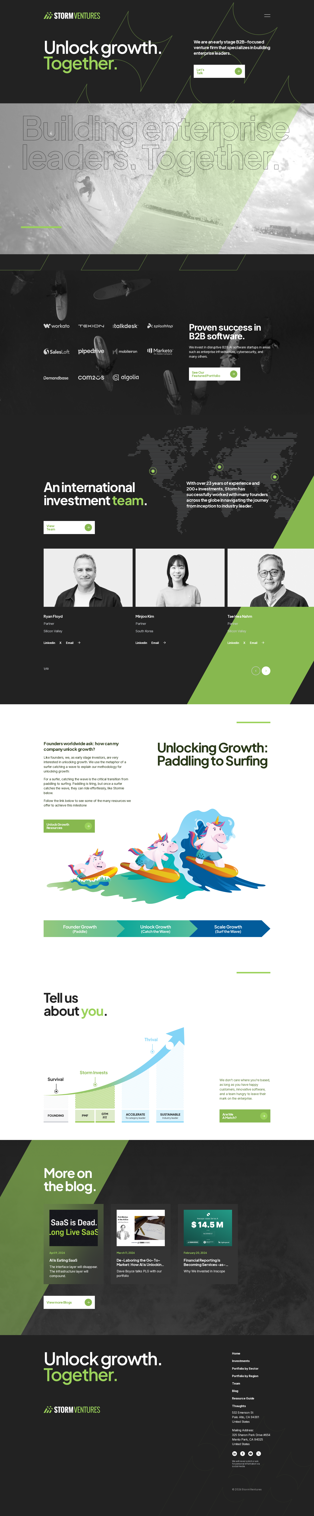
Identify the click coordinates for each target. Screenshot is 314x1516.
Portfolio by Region (245, 1376)
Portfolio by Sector (245, 1368)
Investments (240, 1361)
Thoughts (239, 1406)
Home (236, 1353)
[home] (72, 15)
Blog (235, 1391)
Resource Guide (243, 1398)
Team (236, 1383)
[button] (255, 670)
